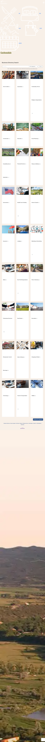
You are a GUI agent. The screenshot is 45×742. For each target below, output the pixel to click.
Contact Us (35, 423)
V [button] (32, 68)
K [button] (20, 68)
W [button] (33, 68)
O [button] (24, 68)
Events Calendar (13, 423)
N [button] (23, 68)
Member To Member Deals (24, 423)
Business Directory (7, 423)
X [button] (34, 68)
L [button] (21, 68)
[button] (34, 2)
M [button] (22, 68)
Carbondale (6, 52)
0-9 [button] (8, 68)
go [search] (40, 66)
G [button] (16, 68)
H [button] (17, 68)
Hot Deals (17, 423)
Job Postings (30, 423)
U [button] (31, 68)
